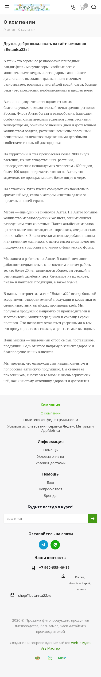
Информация (51, 441)
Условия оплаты (50, 456)
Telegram (43, 544)
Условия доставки (50, 463)
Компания (50, 404)
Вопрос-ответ (50, 489)
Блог (50, 482)
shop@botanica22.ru (34, 595)
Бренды (50, 495)
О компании (51, 413)
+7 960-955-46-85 (54, 567)
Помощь (50, 449)
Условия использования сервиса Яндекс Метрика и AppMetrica (50, 428)
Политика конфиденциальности (50, 419)
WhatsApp (55, 544)
